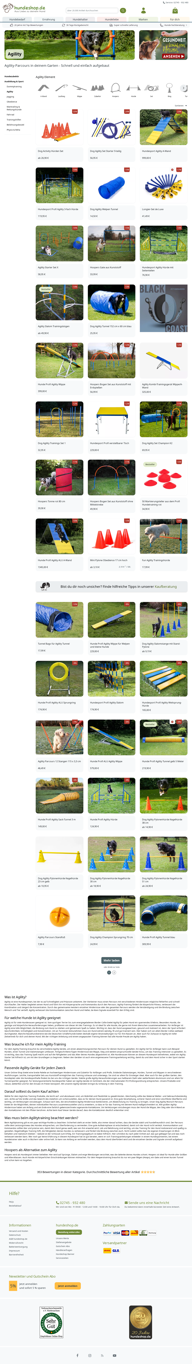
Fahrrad (10, 114)
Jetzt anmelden (67, 1286)
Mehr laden (112, 960)
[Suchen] (123, 10)
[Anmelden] (143, 10)
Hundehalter (80, 19)
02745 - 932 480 (72, 1202)
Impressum (14, 1250)
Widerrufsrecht (16, 1242)
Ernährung (48, 19)
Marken (143, 19)
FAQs (11, 1201)
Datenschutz (15, 1235)
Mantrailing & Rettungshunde (14, 108)
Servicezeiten (62, 1258)
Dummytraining (14, 86)
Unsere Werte (62, 1238)
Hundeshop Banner (65, 1254)
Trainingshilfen (14, 119)
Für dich (175, 19)
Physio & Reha (13, 129)
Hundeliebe (112, 19)
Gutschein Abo (63, 1246)
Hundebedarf (17, 19)
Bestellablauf (15, 1205)
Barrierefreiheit (16, 1254)
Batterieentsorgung (18, 1246)
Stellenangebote (63, 1242)
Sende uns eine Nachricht (148, 1202)
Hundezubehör (11, 76)
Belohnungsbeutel (15, 124)
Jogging (10, 96)
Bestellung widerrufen (69, 1232)
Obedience (12, 101)
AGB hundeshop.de (18, 1239)
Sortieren (179, 105)
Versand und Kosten (18, 1231)
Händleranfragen (64, 1250)
